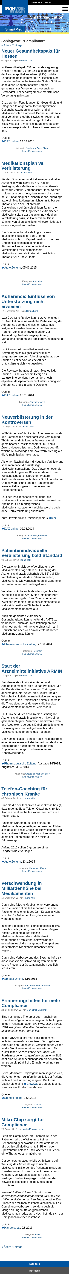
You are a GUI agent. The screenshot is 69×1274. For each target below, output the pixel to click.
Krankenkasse (43, 774)
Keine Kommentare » (32, 151)
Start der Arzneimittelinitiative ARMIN (31, 668)
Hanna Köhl (26, 60)
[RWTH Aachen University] (15, 14)
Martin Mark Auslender (37, 1010)
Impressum (34, 1271)
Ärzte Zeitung (12, 267)
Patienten (42, 535)
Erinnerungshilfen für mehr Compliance (30, 1003)
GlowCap (32, 1083)
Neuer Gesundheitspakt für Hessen (30, 53)
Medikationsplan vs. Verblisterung (23, 166)
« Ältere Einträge (11, 45)
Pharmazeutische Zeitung (20, 644)
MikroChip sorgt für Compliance (22, 1122)
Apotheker (31, 148)
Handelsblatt (12, 1227)
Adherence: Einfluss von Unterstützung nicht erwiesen (28, 301)
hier (53, 518)
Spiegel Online (13, 978)
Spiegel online (13, 1097)
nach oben (34, 1264)
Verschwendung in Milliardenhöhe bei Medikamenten (21, 888)
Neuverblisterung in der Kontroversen (27, 419)
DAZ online (11, 528)
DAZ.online (11, 141)
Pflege (46, 148)
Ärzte (39, 148)
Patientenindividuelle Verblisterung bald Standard (31, 553)
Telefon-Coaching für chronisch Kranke (24, 791)
